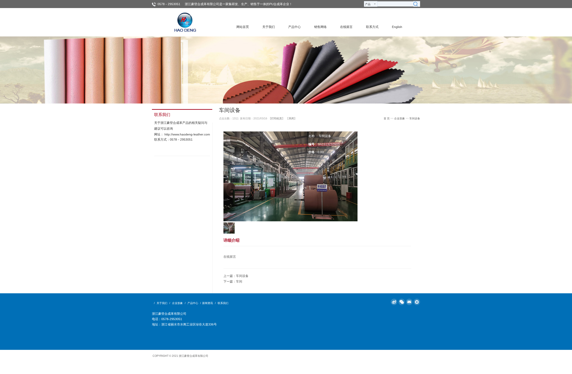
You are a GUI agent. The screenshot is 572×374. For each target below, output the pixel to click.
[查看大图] (290, 176)
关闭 (291, 118)
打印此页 (276, 118)
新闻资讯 (207, 303)
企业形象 (399, 118)
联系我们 (223, 303)
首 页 (387, 118)
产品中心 (192, 303)
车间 (239, 281)
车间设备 (414, 118)
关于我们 (162, 303)
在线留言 (229, 256)
